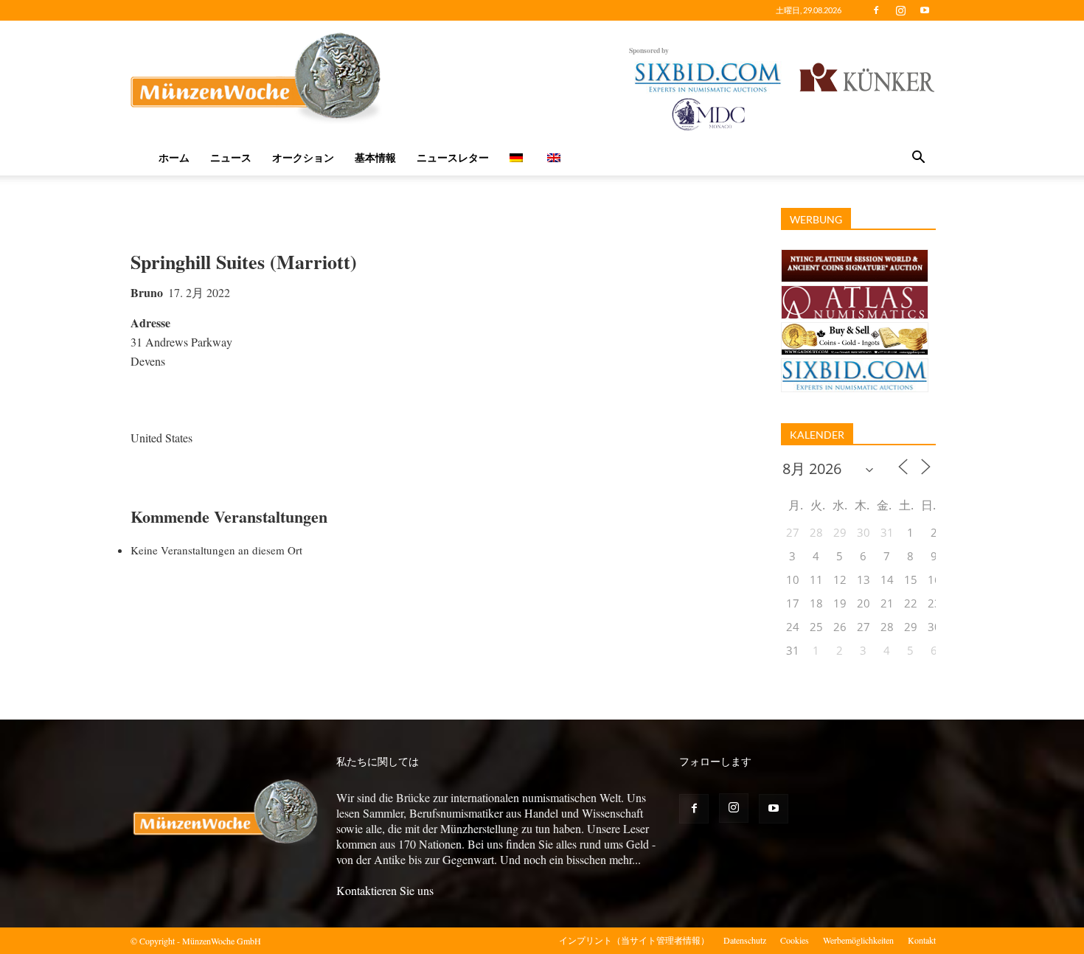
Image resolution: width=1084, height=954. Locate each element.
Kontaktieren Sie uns (385, 890)
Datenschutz (744, 940)
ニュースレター (453, 157)
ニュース (230, 157)
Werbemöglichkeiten (858, 940)
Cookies (794, 940)
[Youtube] (925, 10)
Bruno (147, 292)
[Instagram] (900, 10)
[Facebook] (876, 10)
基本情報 (375, 157)
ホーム (174, 157)
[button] (918, 158)
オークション (303, 157)
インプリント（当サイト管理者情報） (634, 940)
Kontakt (922, 940)
